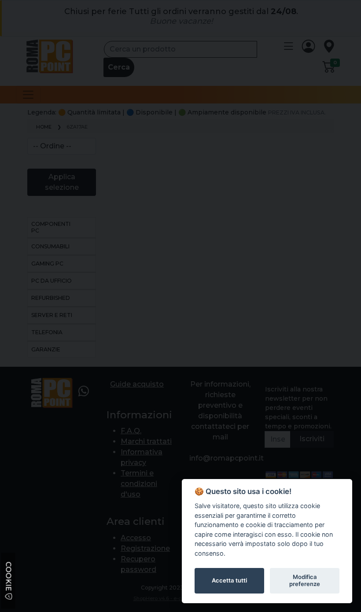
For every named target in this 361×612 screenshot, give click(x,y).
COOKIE (8, 577)
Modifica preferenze (304, 580)
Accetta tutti (229, 580)
